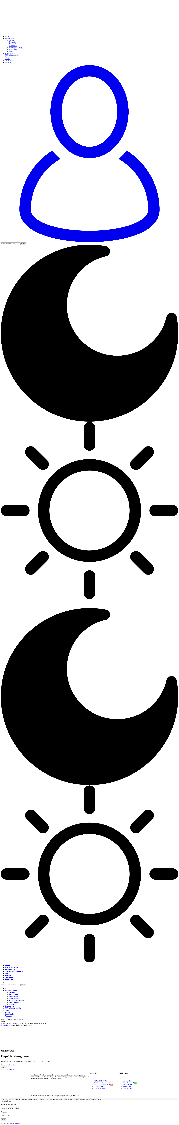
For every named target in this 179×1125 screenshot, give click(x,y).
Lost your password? (13, 1123)
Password (4, 1112)
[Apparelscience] (35, 607)
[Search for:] (10, 1065)
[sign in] (89, 241)
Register (3, 1123)
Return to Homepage (8, 1069)
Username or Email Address (10, 1108)
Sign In (20, 1019)
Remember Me (8, 1116)
